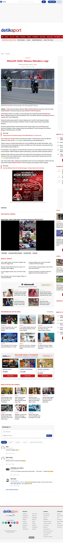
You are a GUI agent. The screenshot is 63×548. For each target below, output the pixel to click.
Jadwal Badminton (37, 40)
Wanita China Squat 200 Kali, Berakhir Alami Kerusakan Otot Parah (34, 416)
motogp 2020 (27, 253)
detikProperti (25, 529)
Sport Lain (50, 36)
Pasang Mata (46, 515)
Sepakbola (35, 36)
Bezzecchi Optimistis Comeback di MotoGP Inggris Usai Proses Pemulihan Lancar (40, 272)
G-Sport (28, 40)
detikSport (25, 523)
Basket (29, 36)
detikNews (25, 513)
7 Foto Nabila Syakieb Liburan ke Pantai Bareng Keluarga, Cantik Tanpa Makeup (27, 329)
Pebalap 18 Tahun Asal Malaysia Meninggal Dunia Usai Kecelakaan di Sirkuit (21, 417)
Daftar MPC (52, 1)
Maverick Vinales (10, 139)
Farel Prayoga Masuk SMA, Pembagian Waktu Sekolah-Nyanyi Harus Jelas (20, 400)
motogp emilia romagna (15, 253)
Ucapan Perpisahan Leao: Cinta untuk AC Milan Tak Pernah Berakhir (9, 329)
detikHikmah (34, 527)
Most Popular (21, 40)
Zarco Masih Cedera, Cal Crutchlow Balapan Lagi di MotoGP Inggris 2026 (13, 263)
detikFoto (34, 525)
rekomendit (45, 534)
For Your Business (47, 532)
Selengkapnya (50, 311)
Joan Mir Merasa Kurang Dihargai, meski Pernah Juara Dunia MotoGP (41, 267)
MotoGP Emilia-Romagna (33, 111)
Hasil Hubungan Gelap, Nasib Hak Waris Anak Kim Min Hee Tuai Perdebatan (6, 400)
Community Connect (47, 536)
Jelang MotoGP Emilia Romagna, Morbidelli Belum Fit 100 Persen (22, 135)
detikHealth (34, 517)
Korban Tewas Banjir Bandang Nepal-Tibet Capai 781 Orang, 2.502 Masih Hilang (7, 417)
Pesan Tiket (10, 375)
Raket (17, 36)
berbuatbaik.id (46, 513)
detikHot (24, 521)
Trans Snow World (47, 523)
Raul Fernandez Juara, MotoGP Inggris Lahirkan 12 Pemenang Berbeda (13, 277)
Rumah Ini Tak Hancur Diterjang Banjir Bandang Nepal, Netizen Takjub (27, 347)
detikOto (24, 527)
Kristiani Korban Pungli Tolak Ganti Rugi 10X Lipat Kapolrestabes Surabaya (45, 329)
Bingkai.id (45, 527)
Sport (2, 53)
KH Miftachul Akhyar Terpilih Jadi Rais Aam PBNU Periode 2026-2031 (45, 347)
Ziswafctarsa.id (46, 529)
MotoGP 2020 (16, 163)
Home (6, 36)
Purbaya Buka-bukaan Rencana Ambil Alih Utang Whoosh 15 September (48, 400)
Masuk (59, 1)
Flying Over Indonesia (48, 531)
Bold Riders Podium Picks (9, 40)
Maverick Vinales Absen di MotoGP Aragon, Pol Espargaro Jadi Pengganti (13, 267)
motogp (35, 253)
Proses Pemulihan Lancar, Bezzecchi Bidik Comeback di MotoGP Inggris (39, 263)
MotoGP (12, 36)
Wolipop (34, 519)
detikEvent (45, 519)
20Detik (33, 523)
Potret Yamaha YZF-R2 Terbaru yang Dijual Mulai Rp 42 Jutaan (9, 346)
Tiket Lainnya (46, 355)
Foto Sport (57, 36)
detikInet (24, 519)
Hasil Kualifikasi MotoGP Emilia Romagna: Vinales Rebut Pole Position (23, 168)
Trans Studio (46, 525)
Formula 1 (23, 36)
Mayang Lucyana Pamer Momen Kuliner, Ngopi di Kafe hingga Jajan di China (34, 400)
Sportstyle (42, 36)
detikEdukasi (25, 515)
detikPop (34, 529)
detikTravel (34, 513)
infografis (4, 253)
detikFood (34, 515)
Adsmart (45, 517)
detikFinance (25, 517)
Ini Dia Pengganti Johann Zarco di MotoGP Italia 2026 (13, 272)
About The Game (48, 40)
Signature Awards (47, 521)
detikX (33, 521)
